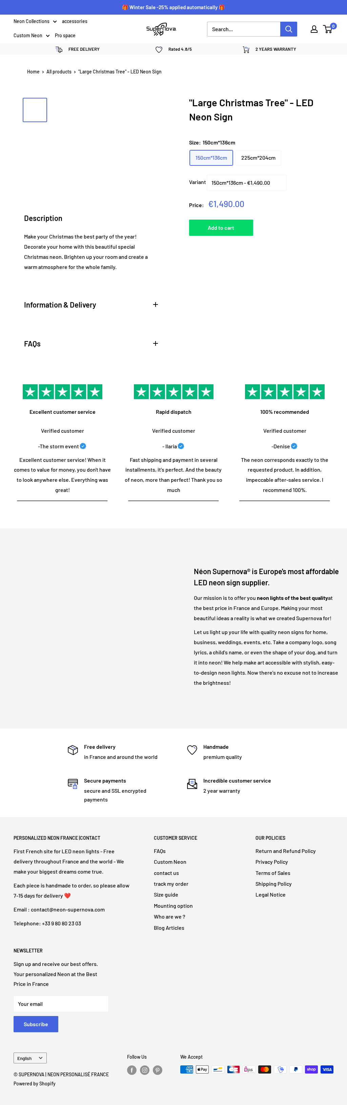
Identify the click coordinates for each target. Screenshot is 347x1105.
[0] (328, 29)
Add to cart (221, 227)
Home (33, 71)
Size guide (166, 894)
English (24, 1058)
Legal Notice (271, 894)
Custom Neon (28, 36)
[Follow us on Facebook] (132, 1070)
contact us (166, 873)
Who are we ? (169, 916)
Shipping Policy (274, 883)
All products (59, 71)
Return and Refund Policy (286, 851)
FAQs (160, 851)
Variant (197, 182)
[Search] (288, 29)
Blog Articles (169, 927)
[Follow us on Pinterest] (157, 1070)
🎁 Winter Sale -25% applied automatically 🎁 (173, 7)
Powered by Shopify (35, 1083)
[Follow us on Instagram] (144, 1070)
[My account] (314, 29)
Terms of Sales (273, 873)
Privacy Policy (272, 861)
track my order (171, 883)
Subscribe (36, 1024)
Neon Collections (31, 21)
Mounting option (173, 905)
